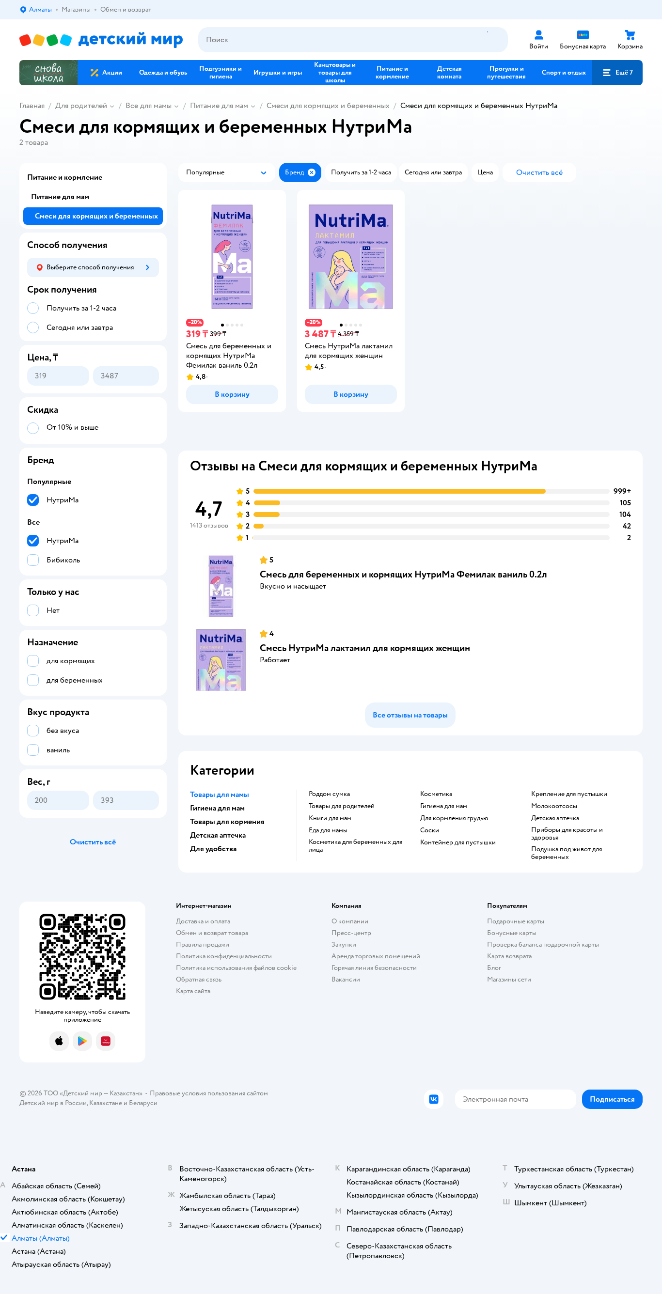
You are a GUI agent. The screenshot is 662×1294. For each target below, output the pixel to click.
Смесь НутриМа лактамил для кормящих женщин (365, 648)
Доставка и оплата (203, 921)
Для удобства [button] (213, 849)
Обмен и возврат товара (212, 933)
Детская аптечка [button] (218, 835)
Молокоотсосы (554, 806)
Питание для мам (219, 105)
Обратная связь (198, 979)
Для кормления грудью (454, 818)
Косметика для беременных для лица (355, 846)
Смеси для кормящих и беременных (328, 105)
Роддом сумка (329, 794)
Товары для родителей (342, 806)
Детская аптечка (555, 818)
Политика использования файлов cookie (236, 968)
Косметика (436, 794)
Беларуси (143, 1103)
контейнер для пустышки (458, 842)
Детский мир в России (53, 1103)
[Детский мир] (101, 40)
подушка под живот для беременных (566, 853)
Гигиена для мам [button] (217, 808)
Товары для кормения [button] (227, 821)
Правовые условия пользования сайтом (209, 1093)
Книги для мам (330, 818)
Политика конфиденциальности (224, 956)
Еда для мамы (328, 830)
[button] (617, 72)
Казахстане (105, 1103)
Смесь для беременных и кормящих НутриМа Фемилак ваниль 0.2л (403, 574)
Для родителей (81, 105)
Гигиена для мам (443, 806)
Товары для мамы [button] (219, 794)
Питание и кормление (64, 177)
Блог (494, 968)
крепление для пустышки (569, 794)
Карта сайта (193, 991)
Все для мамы (149, 105)
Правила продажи (202, 944)
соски (429, 830)
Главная (32, 105)
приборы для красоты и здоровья (567, 834)
